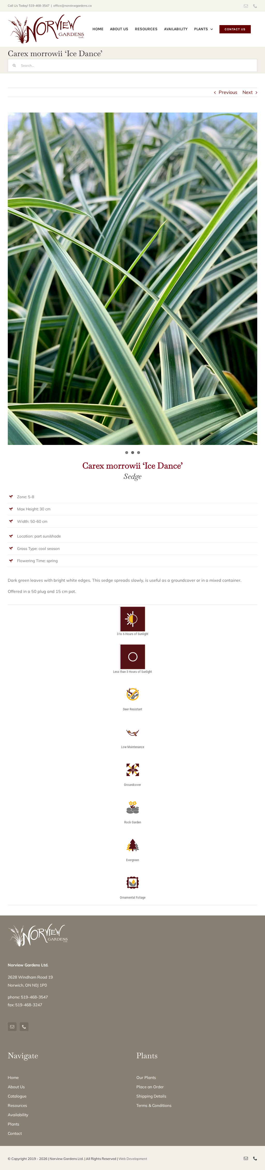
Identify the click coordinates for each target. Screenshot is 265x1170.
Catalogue (17, 1096)
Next (247, 92)
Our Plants (146, 1077)
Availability (18, 1114)
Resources (17, 1105)
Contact (15, 1133)
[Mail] (12, 1026)
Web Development (133, 1159)
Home (13, 1077)
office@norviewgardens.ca (72, 6)
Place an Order (150, 1086)
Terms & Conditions (154, 1105)
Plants (13, 1124)
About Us (16, 1086)
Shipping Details (151, 1096)
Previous (228, 92)
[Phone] (24, 1026)
